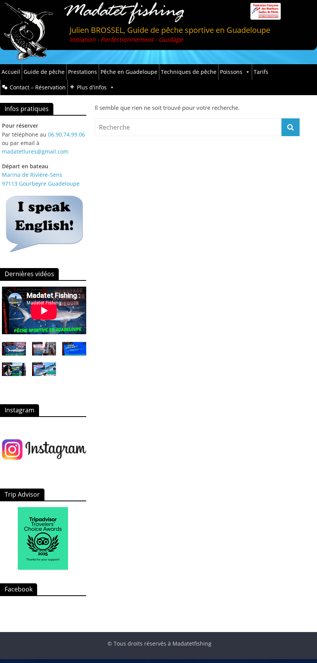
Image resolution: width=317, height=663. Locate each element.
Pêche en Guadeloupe (129, 71)
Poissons (231, 71)
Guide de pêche (44, 71)
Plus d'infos (92, 87)
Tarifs (261, 71)
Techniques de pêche (188, 71)
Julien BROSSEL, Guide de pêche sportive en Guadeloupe (170, 30)
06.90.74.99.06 (66, 134)
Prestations (82, 71)
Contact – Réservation (38, 87)
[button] (44, 352)
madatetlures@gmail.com (35, 151)
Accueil (11, 71)
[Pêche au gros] (44, 449)
